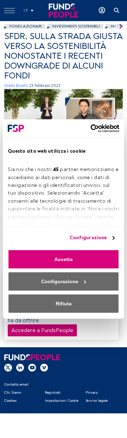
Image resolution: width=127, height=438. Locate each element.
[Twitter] (8, 367)
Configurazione (88, 238)
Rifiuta (64, 303)
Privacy (92, 392)
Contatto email (16, 384)
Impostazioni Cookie (61, 400)
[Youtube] (32, 367)
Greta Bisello (16, 85)
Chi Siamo (12, 392)
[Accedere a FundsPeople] (102, 10)
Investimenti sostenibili (76, 26)
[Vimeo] (44, 367)
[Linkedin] (20, 367)
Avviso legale (97, 400)
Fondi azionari (26, 26)
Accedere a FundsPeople (42, 330)
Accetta (63, 259)
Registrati (53, 392)
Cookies (10, 400)
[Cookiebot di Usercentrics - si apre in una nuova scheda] (90, 128)
